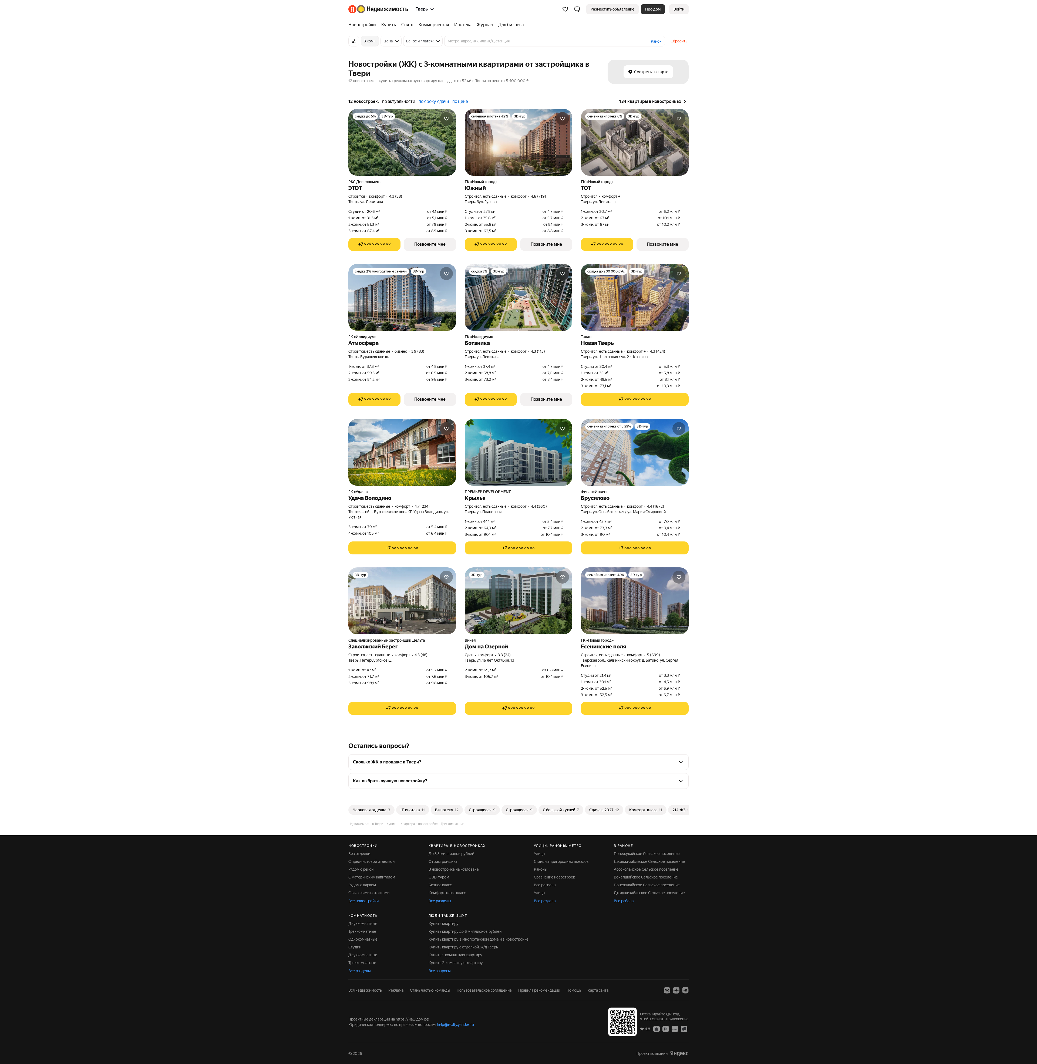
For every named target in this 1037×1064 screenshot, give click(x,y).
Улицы (539, 853)
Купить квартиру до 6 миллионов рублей (465, 931)
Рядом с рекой (360, 869)
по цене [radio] (460, 101)
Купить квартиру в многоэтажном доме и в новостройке (478, 939)
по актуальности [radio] (398, 101)
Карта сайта (598, 990)
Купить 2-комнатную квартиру (456, 963)
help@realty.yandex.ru (455, 1024)
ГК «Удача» (358, 492)
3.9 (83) (417, 351)
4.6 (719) (538, 196)
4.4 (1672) (655, 506)
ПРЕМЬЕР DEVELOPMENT (488, 492)
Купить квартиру (444, 923)
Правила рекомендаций (539, 990)
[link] (679, 9)
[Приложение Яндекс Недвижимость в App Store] (656, 1028)
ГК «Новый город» (481, 182)
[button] (577, 9)
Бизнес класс (440, 885)
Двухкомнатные (362, 923)
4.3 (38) (395, 196)
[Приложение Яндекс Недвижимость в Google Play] (665, 1028)
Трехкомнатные (362, 931)
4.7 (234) (422, 506)
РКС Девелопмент (364, 182)
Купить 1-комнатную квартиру (455, 955)
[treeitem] (363, 24)
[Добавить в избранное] (446, 118)
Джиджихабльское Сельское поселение (649, 861)
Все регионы (545, 885)
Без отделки (359, 853)
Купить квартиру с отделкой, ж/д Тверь (463, 947)
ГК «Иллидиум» (362, 337)
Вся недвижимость (365, 990)
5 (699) (653, 655)
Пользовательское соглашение (484, 990)
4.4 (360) (539, 506)
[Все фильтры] (353, 41)
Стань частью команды (430, 990)
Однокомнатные (363, 939)
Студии (354, 947)
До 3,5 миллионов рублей (451, 853)
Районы (540, 869)
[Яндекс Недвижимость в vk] (667, 990)
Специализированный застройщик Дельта (386, 640)
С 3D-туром (439, 877)
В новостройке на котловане (454, 869)
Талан (586, 337)
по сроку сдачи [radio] (434, 101)
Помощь (574, 990)
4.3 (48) (421, 655)
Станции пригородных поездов (561, 861)
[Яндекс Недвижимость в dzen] (676, 990)
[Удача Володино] (402, 452)
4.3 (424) (657, 351)
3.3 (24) (504, 655)
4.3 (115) (538, 351)
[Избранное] (565, 9)
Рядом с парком (362, 885)
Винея (470, 640)
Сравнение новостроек (554, 877)
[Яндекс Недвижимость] (378, 9)
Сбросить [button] (679, 41)
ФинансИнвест (594, 492)
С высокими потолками (368, 893)
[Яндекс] (679, 1053)
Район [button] (656, 41)
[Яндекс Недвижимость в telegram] (685, 990)
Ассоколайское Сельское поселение (646, 869)
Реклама (395, 990)
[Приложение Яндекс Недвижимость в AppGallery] (675, 1028)
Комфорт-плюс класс (447, 893)
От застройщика (443, 861)
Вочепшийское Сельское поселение (646, 877)
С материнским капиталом (371, 877)
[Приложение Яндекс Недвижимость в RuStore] (684, 1028)
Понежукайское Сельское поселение (647, 853)
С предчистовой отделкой (371, 861)
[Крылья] (519, 452)
